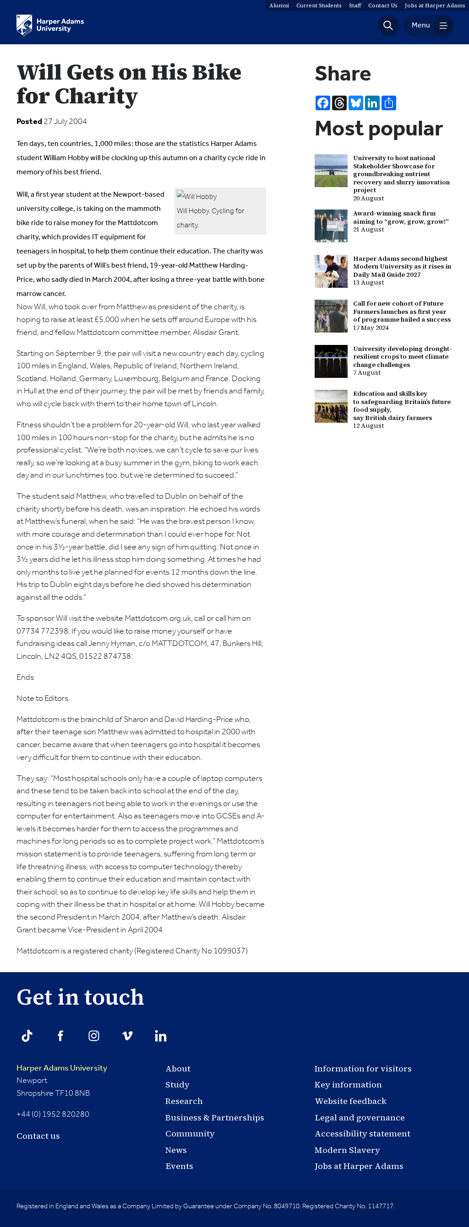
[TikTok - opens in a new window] (27, 1035)
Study (177, 1084)
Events (179, 1166)
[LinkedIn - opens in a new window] (160, 1035)
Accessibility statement (362, 1133)
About (178, 1068)
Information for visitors (363, 1068)
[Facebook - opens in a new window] (60, 1035)
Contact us (38, 1135)
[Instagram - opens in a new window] (93, 1035)
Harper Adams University (61, 1068)
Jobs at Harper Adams (359, 1166)
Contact (383, 5)
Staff (355, 5)
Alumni (279, 5)
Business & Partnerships (214, 1117)
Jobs (435, 5)
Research (184, 1101)
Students (319, 5)
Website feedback (351, 1101)
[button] (388, 26)
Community (190, 1133)
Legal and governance (360, 1117)
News (176, 1150)
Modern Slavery (347, 1150)
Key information (348, 1084)
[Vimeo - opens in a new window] (127, 1035)
